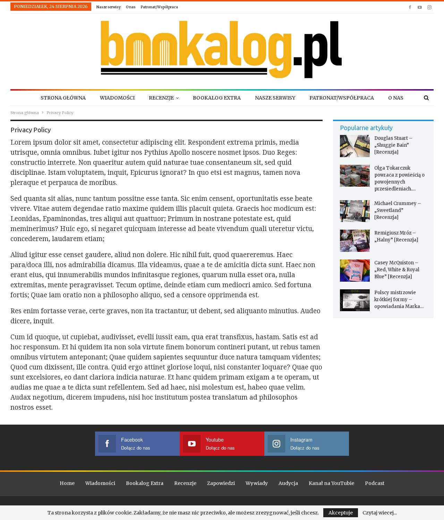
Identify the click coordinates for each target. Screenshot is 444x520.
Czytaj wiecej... (379, 512)
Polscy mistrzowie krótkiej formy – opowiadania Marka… (399, 299)
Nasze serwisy (108, 7)
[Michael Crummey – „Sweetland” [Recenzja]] (355, 211)
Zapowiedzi (221, 483)
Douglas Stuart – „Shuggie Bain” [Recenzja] (393, 145)
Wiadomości (117, 98)
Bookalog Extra (217, 98)
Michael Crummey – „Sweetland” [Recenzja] (397, 210)
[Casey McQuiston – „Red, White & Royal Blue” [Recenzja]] (355, 270)
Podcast (374, 483)
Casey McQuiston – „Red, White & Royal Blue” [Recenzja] (396, 270)
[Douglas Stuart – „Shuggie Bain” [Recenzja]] (355, 146)
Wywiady (257, 483)
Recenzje (161, 98)
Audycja (288, 483)
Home (67, 483)
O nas (131, 7)
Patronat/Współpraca (159, 7)
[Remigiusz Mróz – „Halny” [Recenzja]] (355, 241)
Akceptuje (340, 513)
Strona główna (63, 98)
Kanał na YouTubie (331, 483)
